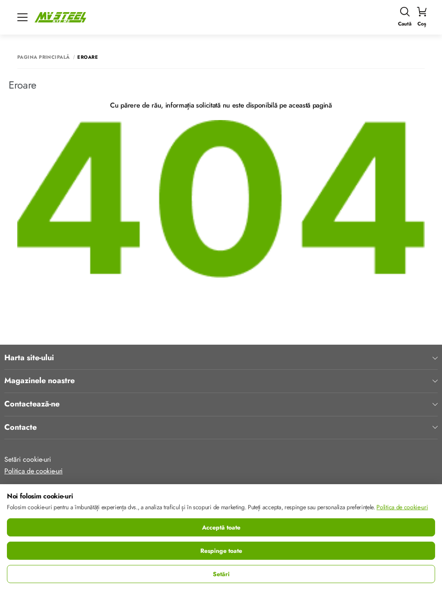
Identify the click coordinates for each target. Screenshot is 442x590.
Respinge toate (221, 550)
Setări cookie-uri (27, 459)
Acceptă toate (221, 527)
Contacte (20, 427)
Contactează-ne (32, 404)
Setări (221, 574)
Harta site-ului (29, 358)
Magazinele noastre (39, 381)
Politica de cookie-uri (33, 471)
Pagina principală (43, 57)
